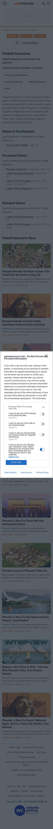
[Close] (47, 356)
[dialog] (26, 414)
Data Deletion (11, 472)
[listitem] (26, 407)
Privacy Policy (42, 472)
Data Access (26, 472)
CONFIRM (16, 462)
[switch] (42, 414)
